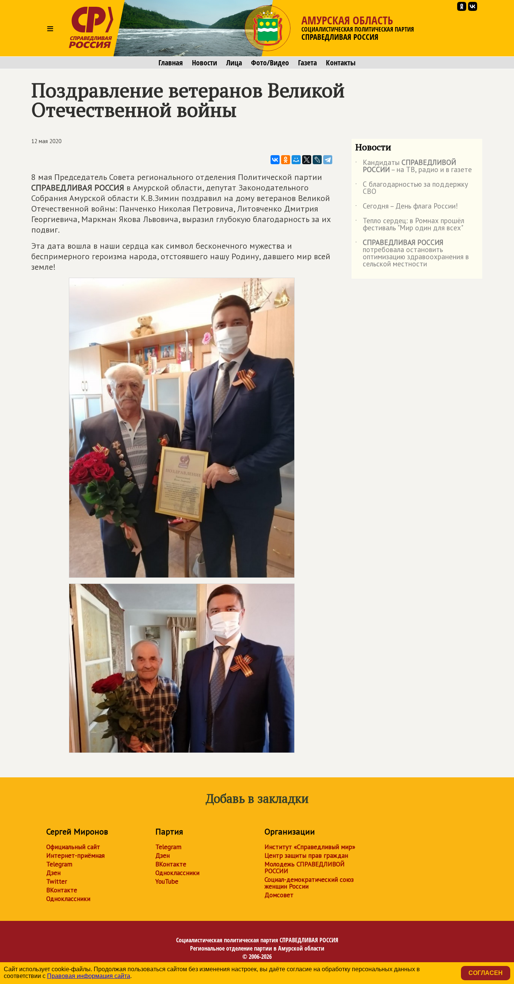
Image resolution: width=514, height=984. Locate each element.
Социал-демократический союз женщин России (309, 883)
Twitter (56, 881)
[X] (306, 159)
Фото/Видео (270, 63)
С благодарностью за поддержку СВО (411, 188)
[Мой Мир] (296, 159)
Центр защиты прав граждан (306, 855)
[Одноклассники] (285, 159)
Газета (307, 63)
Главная (170, 63)
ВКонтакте (61, 890)
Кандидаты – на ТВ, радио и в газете (413, 166)
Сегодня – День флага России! (406, 207)
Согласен (485, 973)
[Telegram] (327, 159)
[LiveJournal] (317, 159)
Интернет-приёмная (75, 855)
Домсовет (279, 895)
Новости (204, 63)
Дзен (53, 872)
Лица (234, 63)
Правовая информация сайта (88, 976)
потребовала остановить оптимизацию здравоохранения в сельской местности (412, 253)
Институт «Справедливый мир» (310, 846)
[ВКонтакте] (275, 159)
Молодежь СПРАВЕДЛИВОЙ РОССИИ (305, 867)
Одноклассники (68, 898)
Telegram (59, 864)
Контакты (341, 63)
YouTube (166, 881)
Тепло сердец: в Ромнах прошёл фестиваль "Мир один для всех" (409, 224)
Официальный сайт (73, 846)
